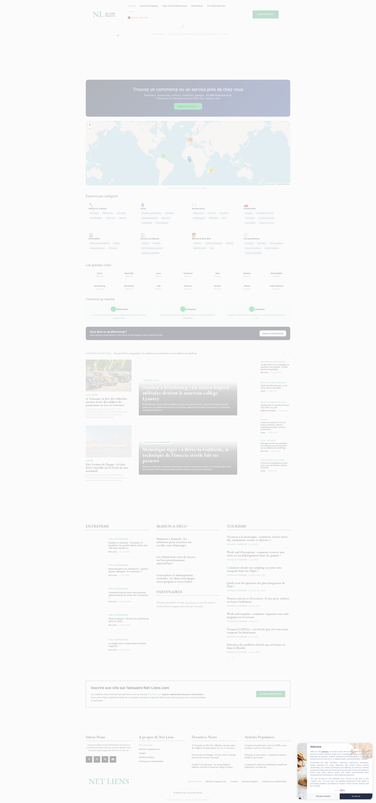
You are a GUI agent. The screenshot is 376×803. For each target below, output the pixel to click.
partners (325, 752)
